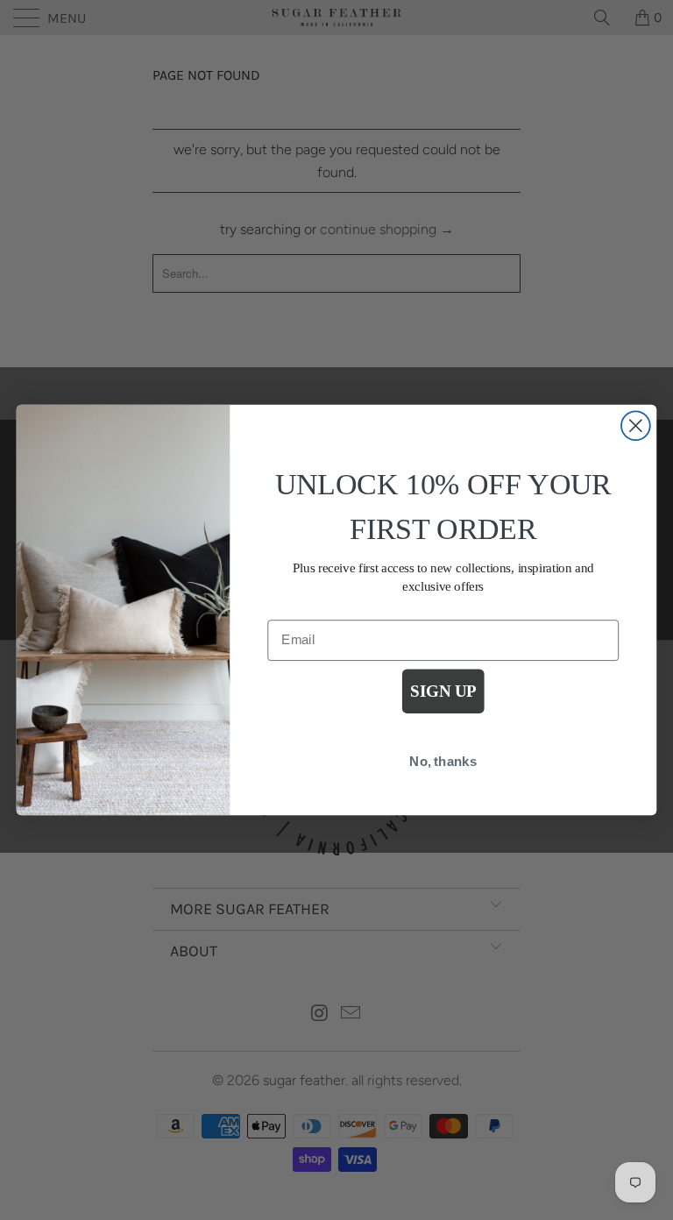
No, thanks (443, 762)
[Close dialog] (635, 425)
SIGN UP (443, 692)
